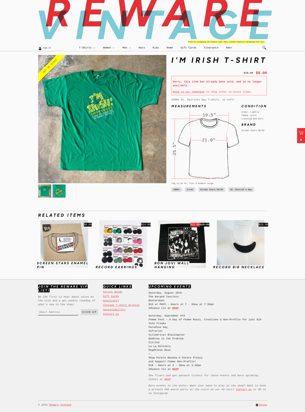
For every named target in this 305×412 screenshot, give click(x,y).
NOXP (167, 379)
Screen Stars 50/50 (211, 189)
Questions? (111, 301)
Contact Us (111, 314)
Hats (142, 47)
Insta (263, 405)
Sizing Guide (112, 292)
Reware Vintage (60, 405)
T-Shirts (85, 47)
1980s (176, 189)
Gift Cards (189, 47)
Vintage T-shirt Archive (121, 305)
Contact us (244, 389)
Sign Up (89, 311)
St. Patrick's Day (241, 189)
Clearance (211, 47)
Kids (156, 47)
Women (107, 47)
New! (229, 47)
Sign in (47, 48)
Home (170, 47)
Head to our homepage (189, 92)
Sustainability (114, 309)
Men (124, 47)
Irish (190, 189)
